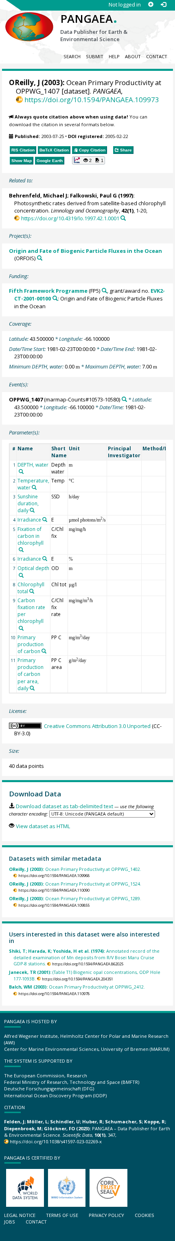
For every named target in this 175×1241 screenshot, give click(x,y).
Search (72, 56)
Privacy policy (106, 1215)
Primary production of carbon (31, 644)
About (133, 56)
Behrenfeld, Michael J (38, 195)
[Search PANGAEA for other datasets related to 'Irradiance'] (44, 519)
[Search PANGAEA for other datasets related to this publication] (123, 218)
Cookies (144, 1215)
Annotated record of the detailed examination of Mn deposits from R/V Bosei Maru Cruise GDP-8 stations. (84, 957)
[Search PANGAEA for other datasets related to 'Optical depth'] (21, 575)
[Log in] (163, 4)
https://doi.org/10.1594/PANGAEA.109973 (91, 99)
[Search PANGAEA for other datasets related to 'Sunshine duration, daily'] (32, 510)
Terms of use (62, 1215)
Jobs (9, 1222)
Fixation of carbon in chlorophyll (31, 536)
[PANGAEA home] (29, 20)
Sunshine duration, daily (28, 503)
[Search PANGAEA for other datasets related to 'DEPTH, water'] (21, 471)
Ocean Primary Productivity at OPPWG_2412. (77, 987)
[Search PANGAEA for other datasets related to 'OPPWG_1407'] (124, 399)
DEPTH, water (33, 464)
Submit (94, 56)
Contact (156, 56)
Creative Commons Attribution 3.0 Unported (97, 726)
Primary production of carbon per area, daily (31, 674)
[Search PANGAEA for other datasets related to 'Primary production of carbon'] (44, 651)
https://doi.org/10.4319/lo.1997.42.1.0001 (70, 218)
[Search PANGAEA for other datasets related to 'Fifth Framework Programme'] (104, 290)
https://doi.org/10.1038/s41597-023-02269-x (56, 1141)
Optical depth (33, 568)
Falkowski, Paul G (93, 195)
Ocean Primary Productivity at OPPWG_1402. (75, 869)
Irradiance (29, 519)
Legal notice (19, 1215)
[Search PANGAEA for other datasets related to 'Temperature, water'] (34, 487)
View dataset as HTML (43, 826)
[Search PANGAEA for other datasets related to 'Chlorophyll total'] (31, 591)
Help (114, 56)
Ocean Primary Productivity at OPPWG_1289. (75, 898)
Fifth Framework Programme (48, 290)
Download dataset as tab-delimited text (64, 806)
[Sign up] (150, 4)
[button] (88, 160)
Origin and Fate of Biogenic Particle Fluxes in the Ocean (85, 250)
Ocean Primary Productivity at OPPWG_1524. (75, 884)
